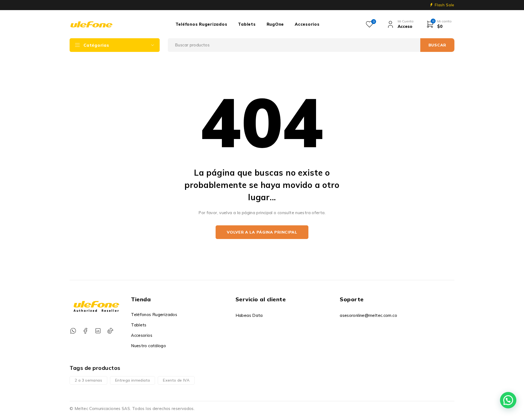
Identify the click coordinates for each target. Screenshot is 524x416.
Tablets (139, 325)
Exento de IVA (176, 380)
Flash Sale (444, 5)
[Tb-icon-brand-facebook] (85, 331)
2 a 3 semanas (88, 380)
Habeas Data (249, 315)
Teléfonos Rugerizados (154, 314)
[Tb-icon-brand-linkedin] (97, 331)
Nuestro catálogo (148, 345)
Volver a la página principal (262, 232)
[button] (508, 400)
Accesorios (141, 335)
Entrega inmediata (132, 380)
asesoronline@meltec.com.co (368, 315)
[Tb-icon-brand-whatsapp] (73, 331)
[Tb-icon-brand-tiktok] (110, 331)
